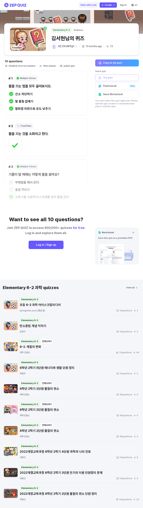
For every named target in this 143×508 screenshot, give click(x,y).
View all (130, 287)
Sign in (123, 5)
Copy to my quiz (112, 62)
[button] (117, 246)
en (136, 5)
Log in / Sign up (46, 244)
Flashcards (119, 86)
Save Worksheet (113, 94)
